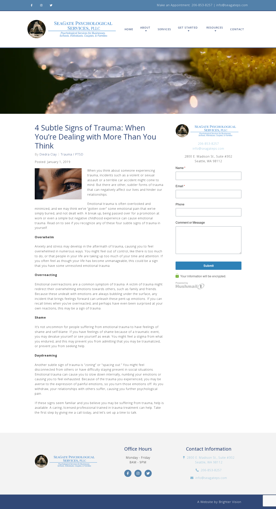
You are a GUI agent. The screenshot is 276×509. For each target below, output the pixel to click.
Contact (237, 29)
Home (128, 29)
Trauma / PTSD (72, 154)
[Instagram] (41, 5)
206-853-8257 (202, 5)
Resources (214, 27)
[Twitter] (51, 5)
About (145, 27)
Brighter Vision (230, 502)
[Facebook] (31, 5)
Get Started (188, 27)
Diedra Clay (48, 154)
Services (164, 29)
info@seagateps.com (232, 5)
